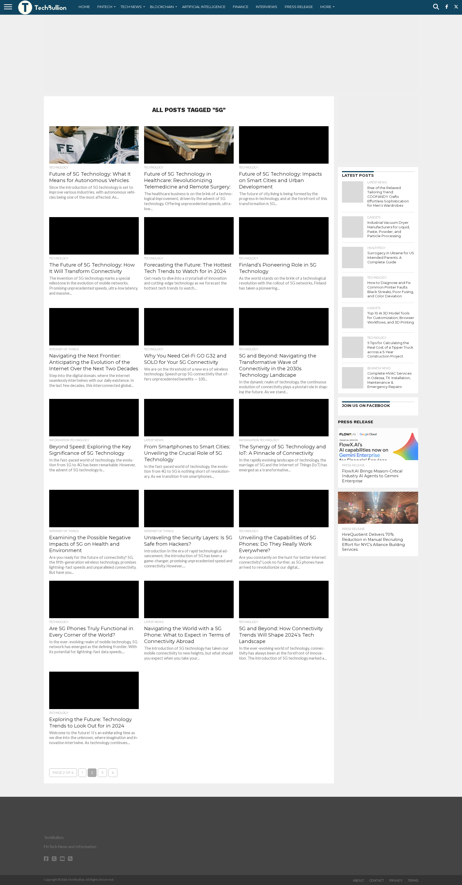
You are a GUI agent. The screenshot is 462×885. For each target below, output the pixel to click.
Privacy (395, 880)
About (358, 880)
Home (84, 7)
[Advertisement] (231, 54)
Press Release (299, 7)
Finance (240, 7)
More (325, 7)
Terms (413, 880)
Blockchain (162, 7)
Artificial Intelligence (203, 7)
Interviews (266, 7)
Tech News (131, 7)
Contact (376, 880)
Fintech (104, 7)
